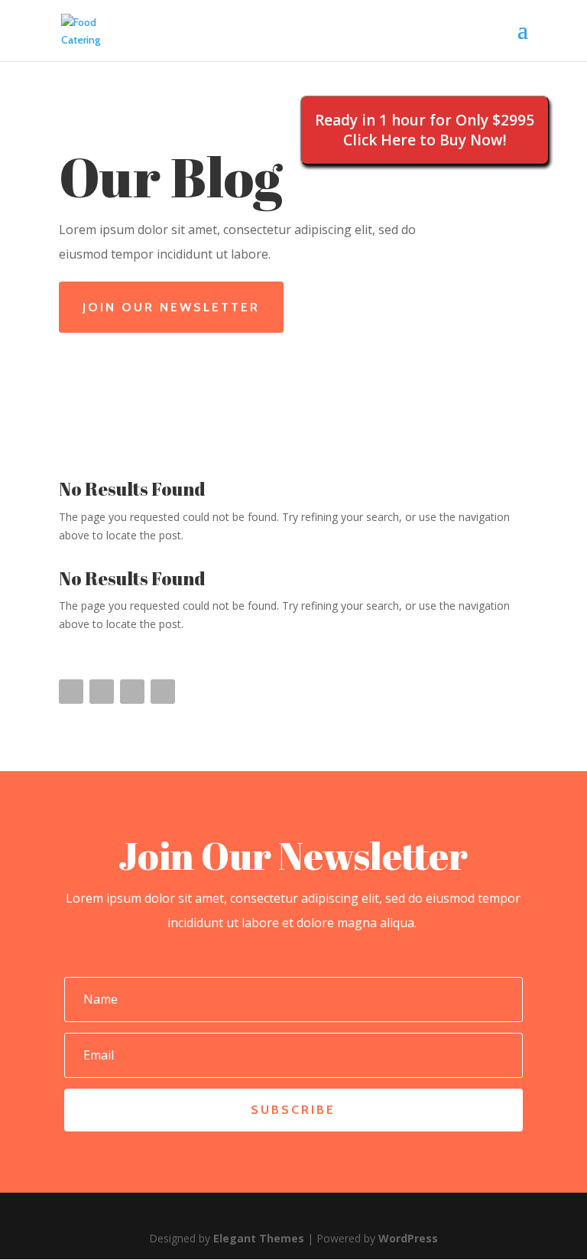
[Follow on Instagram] (163, 691)
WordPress (408, 1238)
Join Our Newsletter (171, 307)
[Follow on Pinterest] (132, 691)
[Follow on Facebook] (71, 691)
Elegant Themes (258, 1238)
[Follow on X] (101, 691)
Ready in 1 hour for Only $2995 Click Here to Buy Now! (424, 130)
